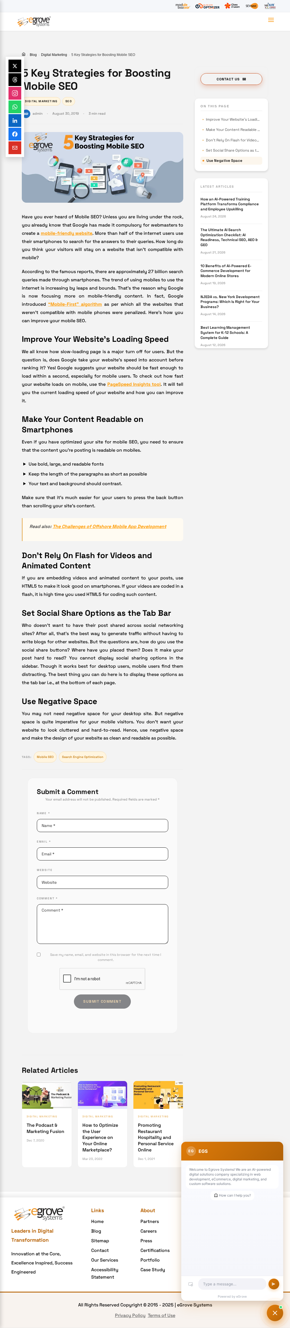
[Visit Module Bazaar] (182, 6)
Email (44, 841)
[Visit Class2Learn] (232, 6)
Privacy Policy (130, 1315)
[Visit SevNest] (252, 6)
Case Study (152, 1270)
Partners (149, 1221)
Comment (47, 898)
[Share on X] (14, 66)
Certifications (155, 1250)
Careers (148, 1231)
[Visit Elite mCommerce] (270, 6)
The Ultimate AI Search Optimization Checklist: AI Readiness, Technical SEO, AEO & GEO (229, 237)
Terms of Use (161, 1315)
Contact (100, 1250)
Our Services (104, 1260)
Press (146, 1241)
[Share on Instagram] (14, 93)
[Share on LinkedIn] (14, 120)
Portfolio (150, 1260)
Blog (33, 55)
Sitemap (100, 1241)
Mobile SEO (45, 757)
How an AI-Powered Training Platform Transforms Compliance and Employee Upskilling (230, 204)
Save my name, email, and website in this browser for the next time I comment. (105, 957)
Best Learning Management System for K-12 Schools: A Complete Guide (225, 332)
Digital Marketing (54, 55)
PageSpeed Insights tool (134, 384)
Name (43, 813)
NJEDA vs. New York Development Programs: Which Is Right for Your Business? (230, 301)
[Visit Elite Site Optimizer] (207, 6)
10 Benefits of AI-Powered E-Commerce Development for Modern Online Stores (226, 270)
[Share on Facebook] (14, 134)
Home (97, 1221)
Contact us (228, 79)
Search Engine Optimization (82, 757)
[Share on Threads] (14, 79)
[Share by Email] (14, 147)
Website (45, 870)
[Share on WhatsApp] (14, 106)
